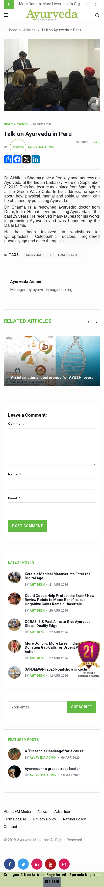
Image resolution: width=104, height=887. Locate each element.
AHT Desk (37, 584)
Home (12, 30)
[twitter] (23, 864)
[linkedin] (37, 864)
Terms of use (15, 819)
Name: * (14, 474)
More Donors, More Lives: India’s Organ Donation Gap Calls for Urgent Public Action (58, 647)
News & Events (16, 124)
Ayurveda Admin (41, 147)
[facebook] (9, 864)
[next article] (86, 4)
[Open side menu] (6, 14)
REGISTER (52, 881)
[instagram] (64, 864)
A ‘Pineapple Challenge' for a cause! (54, 751)
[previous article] (95, 4)
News (42, 811)
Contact (10, 826)
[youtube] (50, 864)
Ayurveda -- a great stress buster (52, 769)
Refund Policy (74, 819)
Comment (15, 423)
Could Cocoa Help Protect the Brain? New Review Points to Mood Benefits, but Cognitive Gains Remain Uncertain (59, 600)
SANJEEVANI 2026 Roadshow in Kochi (51, 5)
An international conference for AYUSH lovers (52, 377)
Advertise (62, 811)
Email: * (14, 498)
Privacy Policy (44, 819)
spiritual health (64, 255)
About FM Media (17, 811)
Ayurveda (33, 255)
